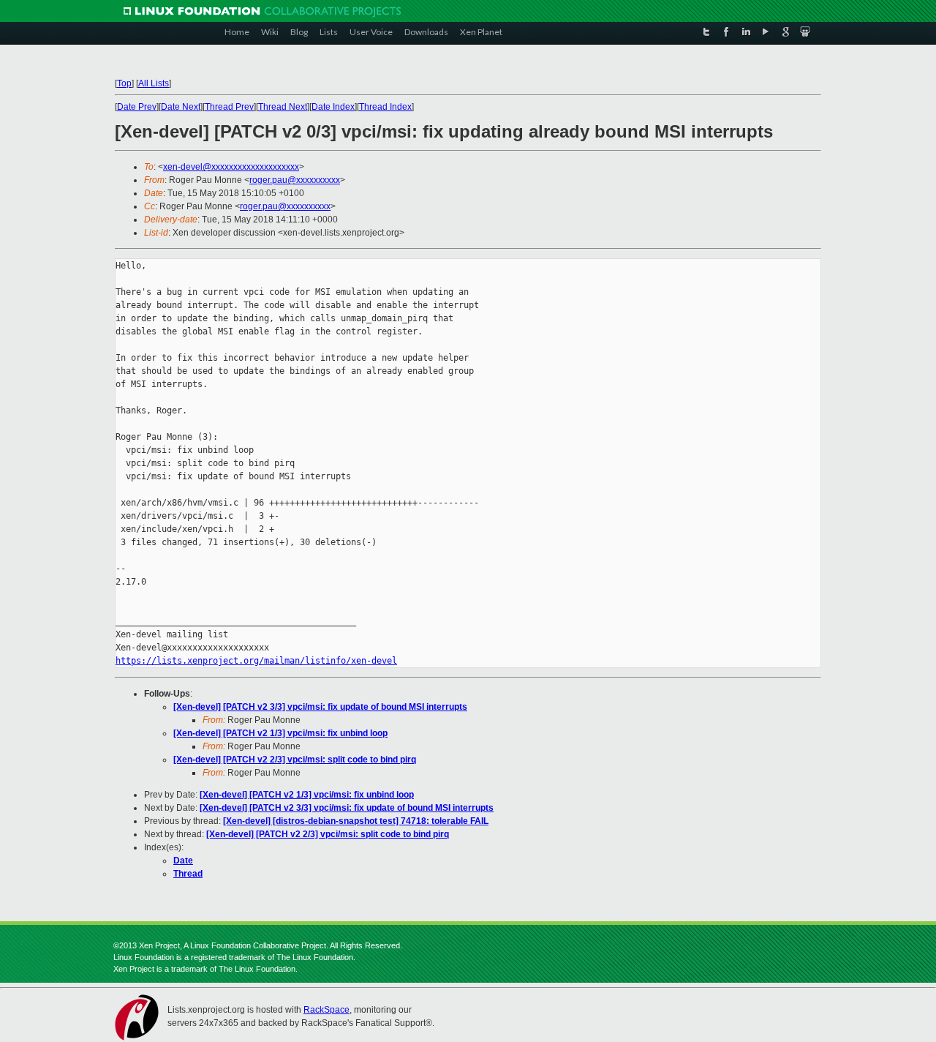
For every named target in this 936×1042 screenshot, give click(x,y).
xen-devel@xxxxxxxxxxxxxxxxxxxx (231, 167)
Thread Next (282, 107)
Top (124, 83)
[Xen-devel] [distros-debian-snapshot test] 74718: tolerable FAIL (355, 821)
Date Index (333, 107)
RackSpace (326, 1010)
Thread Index (385, 107)
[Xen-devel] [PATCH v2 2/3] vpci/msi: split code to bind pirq (294, 759)
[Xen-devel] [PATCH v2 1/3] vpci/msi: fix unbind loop (280, 733)
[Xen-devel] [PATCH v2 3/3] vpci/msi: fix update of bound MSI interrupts (320, 707)
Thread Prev (229, 107)
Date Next (180, 107)
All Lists (153, 83)
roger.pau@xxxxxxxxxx (294, 180)
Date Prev (136, 107)
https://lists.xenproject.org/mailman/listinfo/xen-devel (256, 661)
